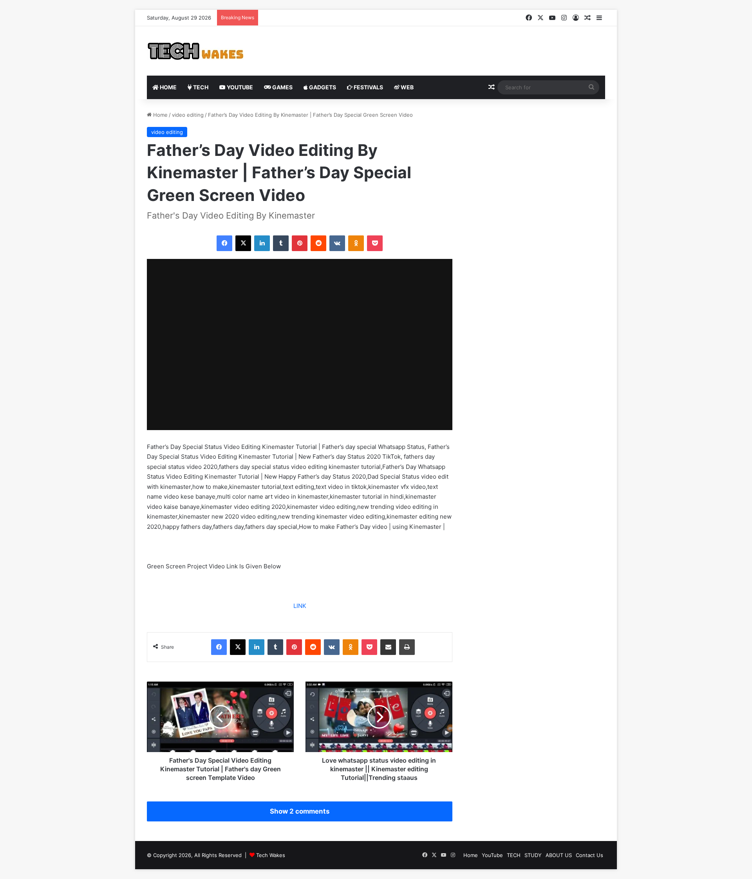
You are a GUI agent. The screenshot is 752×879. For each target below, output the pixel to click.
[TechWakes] (195, 51)
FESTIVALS (367, 87)
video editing (188, 115)
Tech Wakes (270, 855)
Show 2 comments (299, 811)
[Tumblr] (281, 243)
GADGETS (322, 87)
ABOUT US (559, 855)
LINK (299, 606)
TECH (200, 87)
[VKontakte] (337, 243)
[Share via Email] (388, 647)
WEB (407, 87)
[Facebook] (224, 243)
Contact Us (589, 855)
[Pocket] (375, 243)
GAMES (282, 87)
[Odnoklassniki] (356, 243)
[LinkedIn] (262, 243)
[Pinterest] (299, 243)
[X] (243, 243)
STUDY (533, 855)
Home (160, 115)
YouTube (239, 87)
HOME (168, 87)
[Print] (407, 647)
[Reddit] (318, 243)
